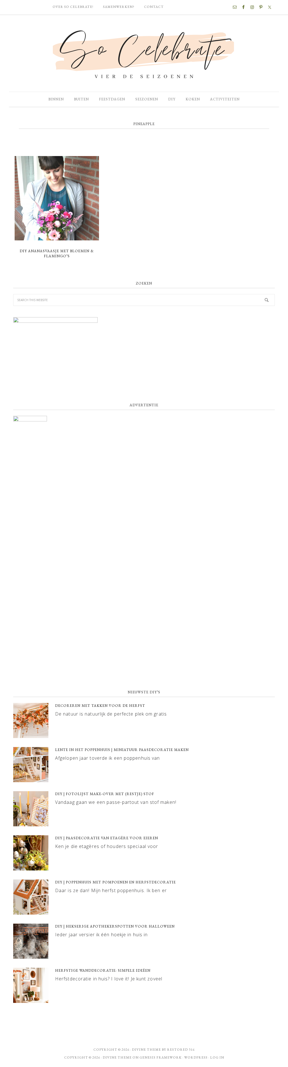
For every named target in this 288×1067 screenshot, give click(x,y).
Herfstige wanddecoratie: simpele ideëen (102, 970)
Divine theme (146, 1049)
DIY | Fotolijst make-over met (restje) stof (104, 793)
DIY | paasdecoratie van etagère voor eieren (106, 838)
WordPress (196, 1057)
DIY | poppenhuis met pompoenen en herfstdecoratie (115, 882)
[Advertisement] (144, 639)
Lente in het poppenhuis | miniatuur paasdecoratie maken (122, 749)
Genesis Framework (161, 1057)
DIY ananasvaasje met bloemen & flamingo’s (57, 254)
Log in (217, 1057)
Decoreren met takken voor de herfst (100, 705)
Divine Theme (117, 1057)
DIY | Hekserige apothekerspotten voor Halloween (115, 926)
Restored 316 (181, 1049)
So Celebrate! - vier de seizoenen (144, 53)
